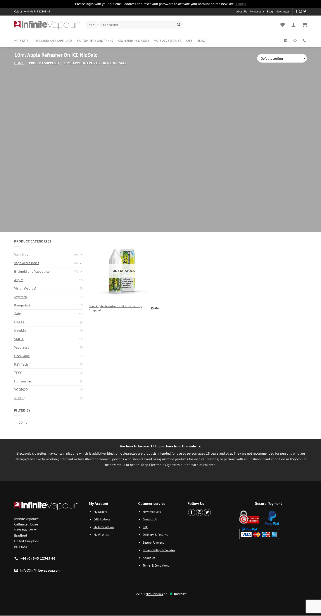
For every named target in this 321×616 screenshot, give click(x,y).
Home (19, 63)
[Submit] (178, 24)
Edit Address (101, 519)
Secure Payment (153, 542)
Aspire (18, 280)
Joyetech (20, 297)
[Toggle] (81, 254)
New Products (152, 512)
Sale (189, 40)
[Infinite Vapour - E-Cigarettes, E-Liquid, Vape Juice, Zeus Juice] (47, 25)
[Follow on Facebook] (296, 11)
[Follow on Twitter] (304, 11)
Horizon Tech (24, 381)
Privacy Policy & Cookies (159, 550)
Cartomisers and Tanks (95, 40)
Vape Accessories (167, 40)
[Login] (293, 25)
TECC (18, 372)
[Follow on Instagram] (300, 11)
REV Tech (21, 364)
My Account (257, 11)
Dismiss (240, 4)
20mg (23, 422)
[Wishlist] (282, 25)
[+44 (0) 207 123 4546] (305, 41)
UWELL (19, 322)
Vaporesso (21, 347)
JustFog (20, 398)
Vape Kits (21, 40)
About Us (241, 11)
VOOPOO (21, 389)
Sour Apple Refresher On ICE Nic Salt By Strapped (115, 308)
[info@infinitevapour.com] (286, 41)
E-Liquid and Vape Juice (54, 40)
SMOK (19, 339)
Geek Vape (22, 356)
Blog (270, 11)
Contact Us (150, 519)
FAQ (145, 527)
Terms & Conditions (156, 565)
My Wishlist (101, 534)
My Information (103, 527)
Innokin (20, 330)
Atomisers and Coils (133, 40)
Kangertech (22, 305)
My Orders (100, 512)
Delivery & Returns (155, 534)
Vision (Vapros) (25, 288)
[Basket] (304, 25)
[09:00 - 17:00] (295, 41)
